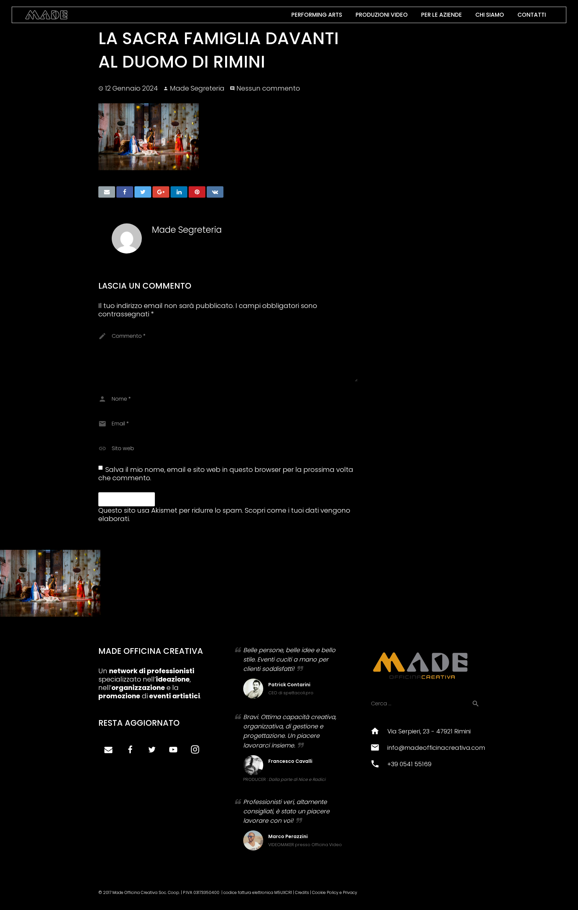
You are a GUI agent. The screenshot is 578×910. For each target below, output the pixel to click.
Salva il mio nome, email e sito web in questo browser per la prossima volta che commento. (225, 474)
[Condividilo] (124, 192)
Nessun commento (268, 88)
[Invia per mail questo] (106, 192)
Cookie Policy (325, 892)
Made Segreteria (197, 88)
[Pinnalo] (197, 192)
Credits (302, 892)
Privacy (350, 892)
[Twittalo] (142, 192)
